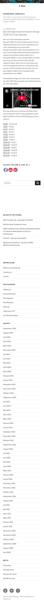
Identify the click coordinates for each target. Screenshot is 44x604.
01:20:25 (6, 150)
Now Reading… (8, 302)
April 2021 (7, 514)
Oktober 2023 (8, 393)
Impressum (7, 272)
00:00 (5, 124)
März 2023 (7, 419)
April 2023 (7, 415)
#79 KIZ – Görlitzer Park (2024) (14, 238)
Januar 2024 (7, 380)
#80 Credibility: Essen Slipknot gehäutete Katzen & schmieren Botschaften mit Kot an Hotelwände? (21, 231)
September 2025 (9, 328)
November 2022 (9, 436)
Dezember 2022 (9, 432)
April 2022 (7, 466)
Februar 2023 (8, 423)
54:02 (5, 140)
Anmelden (7, 565)
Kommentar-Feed (10, 574)
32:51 (5, 132)
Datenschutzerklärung (11, 268)
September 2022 (9, 445)
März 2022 (7, 471)
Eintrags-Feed (8, 570)
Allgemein (7, 290)
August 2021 (8, 501)
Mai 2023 (6, 410)
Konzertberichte (9, 294)
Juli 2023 (6, 402)
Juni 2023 (7, 406)
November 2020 (9, 535)
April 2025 (7, 341)
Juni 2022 (6, 458)
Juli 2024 (6, 354)
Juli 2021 (6, 505)
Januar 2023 (7, 428)
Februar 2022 (8, 475)
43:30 (5, 134)
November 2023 (9, 389)
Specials (6, 307)
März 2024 (7, 372)
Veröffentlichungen (10, 315)
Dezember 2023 (9, 384)
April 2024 (7, 367)
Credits (6, 276)
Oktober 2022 (8, 440)
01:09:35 (6, 145)
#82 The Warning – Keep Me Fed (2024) (18, 220)
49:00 (5, 137)
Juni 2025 (7, 337)
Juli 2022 (6, 453)
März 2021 (7, 518)
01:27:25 (6, 153)
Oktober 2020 (8, 539)
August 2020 (8, 548)
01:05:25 (6, 142)
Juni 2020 (7, 552)
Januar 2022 (7, 479)
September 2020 (9, 544)
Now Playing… (8, 298)
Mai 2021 (6, 509)
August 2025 (8, 333)
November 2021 (9, 488)
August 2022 (8, 449)
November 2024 (9, 350)
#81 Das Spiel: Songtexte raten (14, 224)
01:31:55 (6, 155)
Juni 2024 (7, 359)
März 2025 (7, 346)
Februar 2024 (8, 376)
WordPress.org (9, 578)
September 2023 (9, 397)
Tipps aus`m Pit (9, 311)
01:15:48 (6, 148)
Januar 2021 (7, 526)
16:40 (5, 129)
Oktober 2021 (8, 492)
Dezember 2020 (9, 531)
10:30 (5, 127)
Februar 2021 (8, 522)
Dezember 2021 (9, 483)
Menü (23, 6)
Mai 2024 (6, 363)
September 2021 (9, 496)
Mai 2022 (6, 462)
